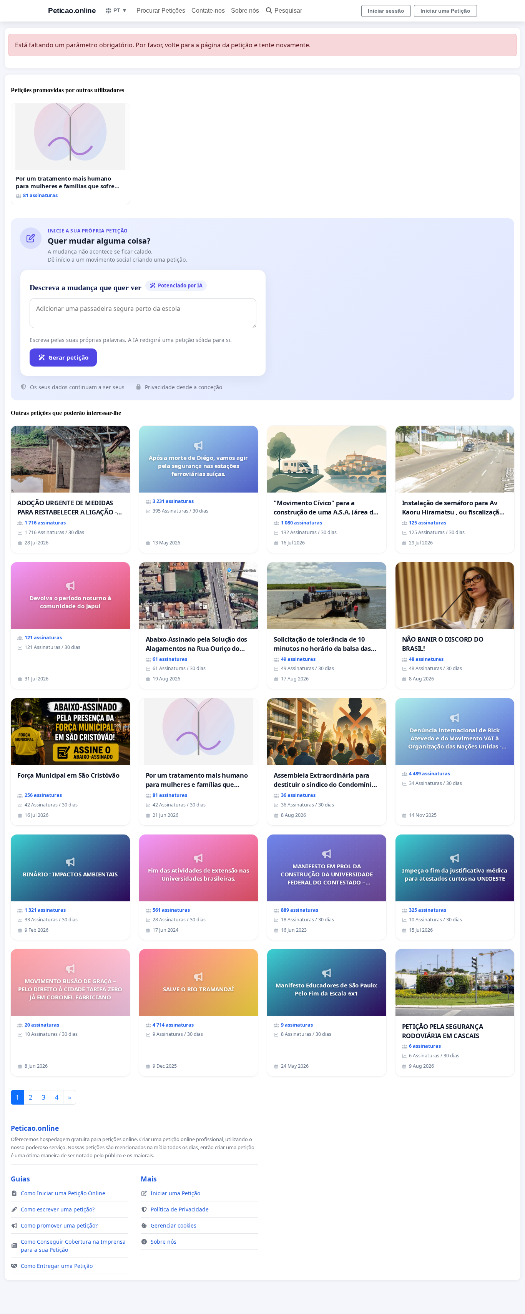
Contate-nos (208, 10)
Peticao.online (72, 11)
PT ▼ (120, 10)
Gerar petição (68, 357)
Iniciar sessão (386, 11)
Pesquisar (288, 10)
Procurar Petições (160, 10)
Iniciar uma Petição (445, 11)
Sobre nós (245, 10)
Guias (20, 1178)
